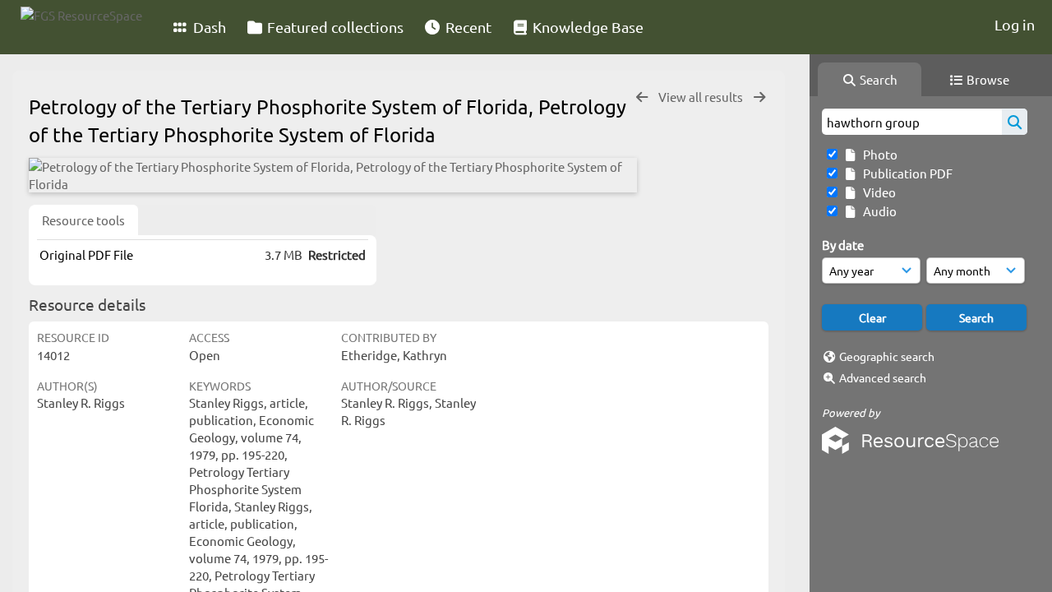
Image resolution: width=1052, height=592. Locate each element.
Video (877, 192)
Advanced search (882, 377)
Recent (466, 26)
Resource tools (83, 220)
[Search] (1014, 122)
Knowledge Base (586, 26)
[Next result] (759, 97)
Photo (877, 154)
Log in (1014, 24)
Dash (208, 26)
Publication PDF (905, 173)
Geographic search (886, 356)
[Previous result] (642, 97)
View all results (701, 96)
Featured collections (334, 26)
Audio (877, 211)
